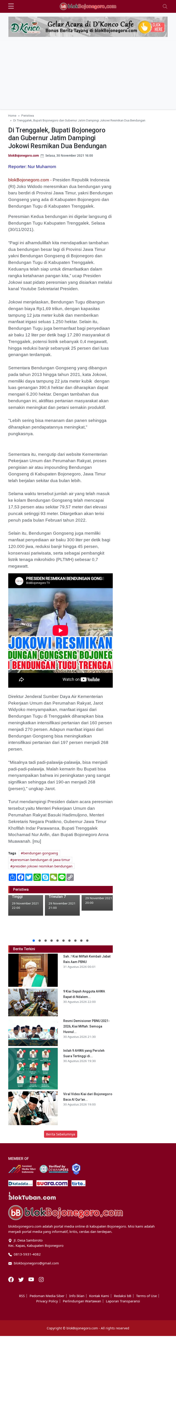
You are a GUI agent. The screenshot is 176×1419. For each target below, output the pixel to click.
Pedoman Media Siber (47, 1296)
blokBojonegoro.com (23, 155)
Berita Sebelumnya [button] (60, 1134)
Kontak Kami (99, 1296)
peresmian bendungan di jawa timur (41, 859)
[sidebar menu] (11, 6)
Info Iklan (76, 1296)
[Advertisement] (88, 75)
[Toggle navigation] (165, 6)
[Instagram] (41, 1279)
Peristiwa (27, 115)
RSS (22, 1296)
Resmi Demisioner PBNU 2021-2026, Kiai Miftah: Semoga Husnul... (86, 1026)
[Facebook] (11, 1279)
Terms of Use (146, 1296)
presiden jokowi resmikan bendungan (42, 866)
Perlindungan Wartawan (82, 1301)
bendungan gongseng (40, 853)
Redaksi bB (122, 1296)
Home (12, 115)
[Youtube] (31, 1279)
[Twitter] (21, 1279)
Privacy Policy (47, 1301)
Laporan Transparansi (123, 1301)
